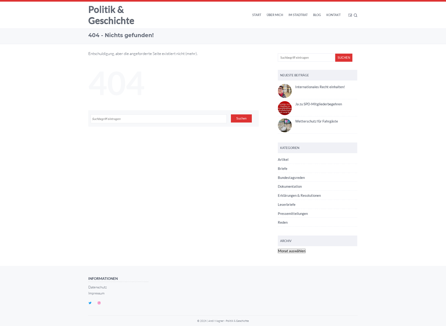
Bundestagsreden (291, 177)
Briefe (282, 168)
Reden (283, 222)
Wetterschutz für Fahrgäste (316, 121)
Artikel (283, 159)
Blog (317, 15)
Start (256, 15)
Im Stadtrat (298, 15)
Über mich (275, 15)
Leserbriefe (286, 204)
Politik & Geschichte (111, 15)
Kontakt (333, 15)
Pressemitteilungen (293, 213)
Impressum (96, 293)
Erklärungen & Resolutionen (299, 195)
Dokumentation (290, 186)
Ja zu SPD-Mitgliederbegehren (318, 104)
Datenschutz (97, 287)
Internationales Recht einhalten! (320, 87)
